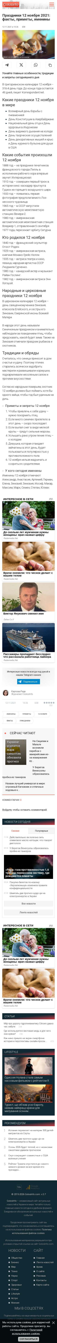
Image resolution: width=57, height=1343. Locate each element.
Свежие (15, 831)
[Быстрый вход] (45, 4)
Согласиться (29, 1339)
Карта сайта (42, 1285)
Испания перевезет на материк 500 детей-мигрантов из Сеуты (31, 1132)
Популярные (41, 831)
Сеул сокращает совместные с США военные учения (28, 1157)
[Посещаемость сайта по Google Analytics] (33, 1187)
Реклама (41, 1276)
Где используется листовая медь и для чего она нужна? (27, 1032)
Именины (11, 714)
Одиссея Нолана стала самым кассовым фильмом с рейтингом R (27, 1079)
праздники (25, 721)
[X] (21, 65)
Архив (39, 1267)
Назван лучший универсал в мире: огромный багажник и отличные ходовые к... (25, 786)
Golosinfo (10, 4)
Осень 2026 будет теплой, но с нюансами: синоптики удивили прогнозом (30, 1148)
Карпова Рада (18, 691)
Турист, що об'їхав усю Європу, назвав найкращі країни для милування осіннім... (24, 1108)
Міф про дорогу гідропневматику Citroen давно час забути (29, 1025)
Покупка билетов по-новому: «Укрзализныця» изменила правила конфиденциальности (28, 885)
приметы (26, 714)
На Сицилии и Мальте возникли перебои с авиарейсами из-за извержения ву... (39, 751)
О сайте (40, 1271)
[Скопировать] (50, 65)
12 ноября (42, 714)
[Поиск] (39, 4)
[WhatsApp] (35, 65)
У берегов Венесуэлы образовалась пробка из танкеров (25, 772)
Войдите (7, 809)
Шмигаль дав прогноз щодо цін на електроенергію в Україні (27, 895)
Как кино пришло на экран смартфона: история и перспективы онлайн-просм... (29, 1040)
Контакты (41, 1280)
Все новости (29, 903)
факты (10, 721)
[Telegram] (6, 65)
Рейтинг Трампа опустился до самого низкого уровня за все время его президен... (28, 1167)
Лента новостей (29, 912)
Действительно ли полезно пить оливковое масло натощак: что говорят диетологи (31, 840)
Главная (40, 1258)
